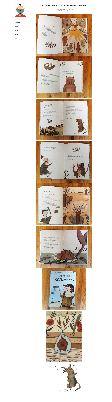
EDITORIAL (17, 30)
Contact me (17, 41)
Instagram (17, 43)
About (16, 38)
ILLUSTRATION (17, 22)
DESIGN (16, 26)
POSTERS (16, 34)
